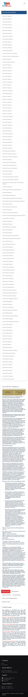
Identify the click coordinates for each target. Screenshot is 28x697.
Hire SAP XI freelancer (6, 64)
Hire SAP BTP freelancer (7, 347)
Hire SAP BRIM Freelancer (7, 358)
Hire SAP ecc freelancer (7, 145)
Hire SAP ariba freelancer (7, 133)
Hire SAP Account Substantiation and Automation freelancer (13, 183)
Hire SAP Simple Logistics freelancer (9, 350)
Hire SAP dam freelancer (7, 224)
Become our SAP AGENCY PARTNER (9, 672)
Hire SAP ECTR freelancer (7, 229)
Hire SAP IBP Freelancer (7, 373)
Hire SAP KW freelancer (7, 338)
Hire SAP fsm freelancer (7, 125)
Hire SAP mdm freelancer (7, 116)
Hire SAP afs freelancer (7, 105)
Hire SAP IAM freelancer (7, 209)
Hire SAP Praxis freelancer (7, 261)
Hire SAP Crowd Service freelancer (9, 290)
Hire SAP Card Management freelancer (10, 179)
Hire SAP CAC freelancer (7, 336)
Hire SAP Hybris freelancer (7, 255)
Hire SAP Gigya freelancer (7, 264)
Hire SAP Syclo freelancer (7, 275)
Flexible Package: (5, 591)
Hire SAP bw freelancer (7, 73)
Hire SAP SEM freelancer (7, 93)
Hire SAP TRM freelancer (7, 330)
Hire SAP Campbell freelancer (8, 287)
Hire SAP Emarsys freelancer (8, 267)
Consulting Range (16, 594)
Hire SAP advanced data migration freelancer (11, 189)
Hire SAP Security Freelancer (8, 379)
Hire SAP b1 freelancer (7, 139)
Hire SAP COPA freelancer (7, 324)
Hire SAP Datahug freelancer (8, 284)
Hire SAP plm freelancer (7, 27)
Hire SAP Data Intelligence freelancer (10, 298)
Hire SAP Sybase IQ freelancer (8, 218)
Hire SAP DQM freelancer (7, 301)
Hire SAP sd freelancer (7, 19)
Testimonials (4, 664)
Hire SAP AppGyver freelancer (8, 249)
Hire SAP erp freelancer (7, 128)
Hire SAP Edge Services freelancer (9, 227)
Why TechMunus (15, 591)
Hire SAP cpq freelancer (7, 173)
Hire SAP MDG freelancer (7, 313)
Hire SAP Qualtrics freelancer (8, 272)
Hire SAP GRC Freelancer (7, 367)
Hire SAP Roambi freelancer (8, 278)
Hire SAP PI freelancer (6, 344)
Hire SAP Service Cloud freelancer (9, 162)
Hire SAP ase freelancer (7, 186)
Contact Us (5, 680)
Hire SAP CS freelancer (7, 96)
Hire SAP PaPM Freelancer (7, 376)
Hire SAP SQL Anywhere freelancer (9, 165)
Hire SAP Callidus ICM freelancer (9, 195)
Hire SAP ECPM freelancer (7, 247)
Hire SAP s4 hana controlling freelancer (10, 56)
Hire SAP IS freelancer (6, 84)
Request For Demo (6, 601)
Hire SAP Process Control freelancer (9, 168)
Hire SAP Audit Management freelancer (10, 176)
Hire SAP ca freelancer (7, 102)
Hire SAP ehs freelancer (7, 24)
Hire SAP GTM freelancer (7, 370)
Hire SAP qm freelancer (7, 33)
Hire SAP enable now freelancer (8, 244)
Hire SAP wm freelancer (7, 70)
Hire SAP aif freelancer (7, 192)
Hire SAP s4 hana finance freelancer (9, 53)
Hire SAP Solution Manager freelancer (10, 315)
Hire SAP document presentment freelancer (11, 238)
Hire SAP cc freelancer (7, 107)
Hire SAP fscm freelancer (7, 90)
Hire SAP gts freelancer (7, 130)
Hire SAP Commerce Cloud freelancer (10, 212)
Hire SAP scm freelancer (7, 99)
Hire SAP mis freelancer (7, 67)
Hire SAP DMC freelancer (7, 241)
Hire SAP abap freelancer (7, 50)
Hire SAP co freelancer (7, 16)
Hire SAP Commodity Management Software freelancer (13, 215)
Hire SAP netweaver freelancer (8, 62)
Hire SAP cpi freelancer (7, 119)
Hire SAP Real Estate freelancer (8, 151)
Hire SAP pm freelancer (7, 30)
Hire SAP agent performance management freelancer (13, 201)
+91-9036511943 (7, 679)
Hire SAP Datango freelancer (8, 252)
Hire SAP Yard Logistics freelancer (9, 153)
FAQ (3, 663)
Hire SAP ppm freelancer (7, 171)
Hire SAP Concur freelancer (8, 281)
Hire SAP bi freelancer (6, 59)
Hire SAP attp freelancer (7, 204)
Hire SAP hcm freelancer (7, 47)
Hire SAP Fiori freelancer (7, 142)
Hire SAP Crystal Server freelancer (9, 295)
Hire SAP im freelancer (7, 87)
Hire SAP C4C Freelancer (7, 364)
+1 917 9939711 (7, 686)
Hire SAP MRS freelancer (7, 333)
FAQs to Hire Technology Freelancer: (9, 598)
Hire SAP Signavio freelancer (8, 258)
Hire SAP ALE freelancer (7, 327)
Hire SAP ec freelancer (7, 79)
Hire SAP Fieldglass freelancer (8, 269)
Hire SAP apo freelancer (7, 44)
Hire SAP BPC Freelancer (7, 361)
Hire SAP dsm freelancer (7, 221)
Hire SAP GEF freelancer (7, 232)
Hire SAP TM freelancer (7, 159)
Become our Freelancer (7, 670)
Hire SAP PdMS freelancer (7, 318)
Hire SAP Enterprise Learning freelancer (10, 235)
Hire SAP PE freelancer (7, 122)
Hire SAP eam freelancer (7, 136)
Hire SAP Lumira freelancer (8, 307)
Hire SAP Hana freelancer (7, 36)
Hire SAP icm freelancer (7, 113)
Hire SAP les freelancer (7, 76)
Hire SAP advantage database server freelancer (12, 198)
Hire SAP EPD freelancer (7, 304)
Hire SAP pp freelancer (7, 21)
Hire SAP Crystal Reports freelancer (9, 292)
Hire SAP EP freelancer (7, 341)
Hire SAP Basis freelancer (7, 39)
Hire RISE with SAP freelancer (8, 356)
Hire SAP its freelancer (7, 110)
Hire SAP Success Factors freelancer (10, 156)
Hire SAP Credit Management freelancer (10, 321)
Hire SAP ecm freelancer (7, 148)
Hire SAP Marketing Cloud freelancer (10, 310)
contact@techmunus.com (9, 678)
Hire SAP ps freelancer (7, 42)
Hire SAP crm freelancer (7, 82)
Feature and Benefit (6, 594)
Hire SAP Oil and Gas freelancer (8, 353)
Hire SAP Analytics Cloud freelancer (9, 206)
